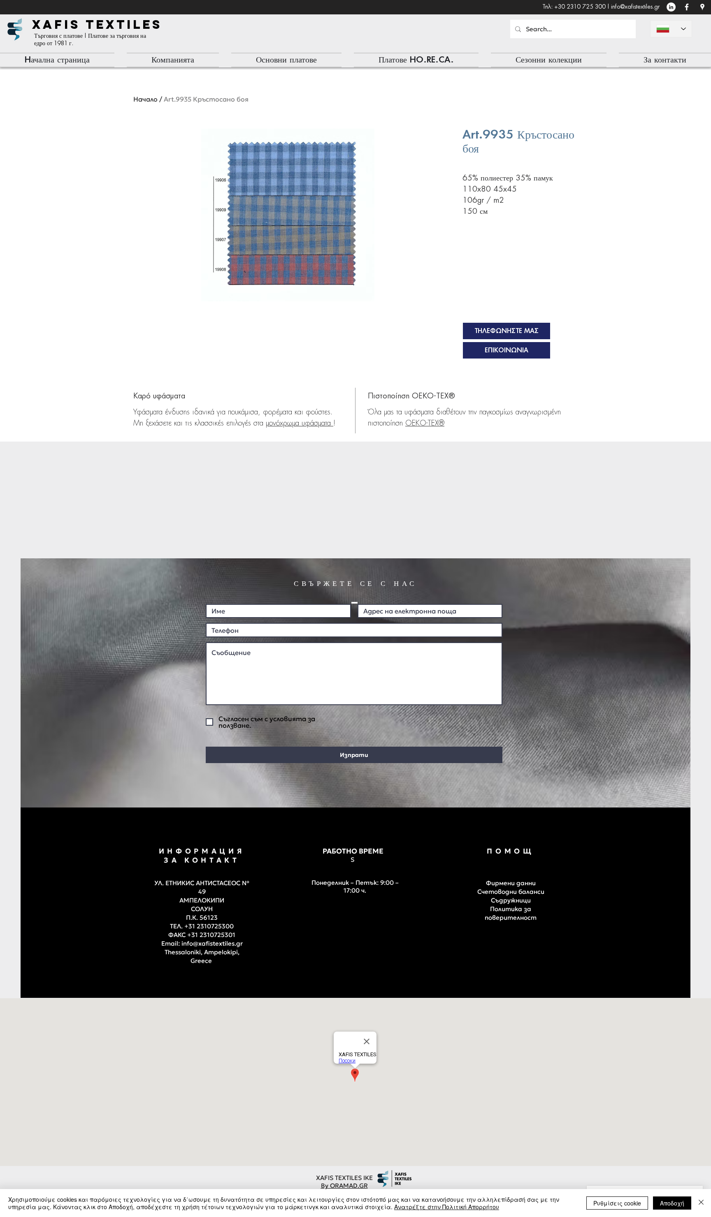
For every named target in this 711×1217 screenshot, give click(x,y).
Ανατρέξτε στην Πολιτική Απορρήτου (446, 1207)
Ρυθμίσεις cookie (617, 1203)
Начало (145, 99)
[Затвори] (701, 1203)
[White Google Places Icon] (702, 7)
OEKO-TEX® (424, 423)
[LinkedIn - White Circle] (671, 7)
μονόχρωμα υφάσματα (299, 423)
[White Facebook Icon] (686, 7)
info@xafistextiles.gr (635, 7)
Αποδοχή (672, 1203)
